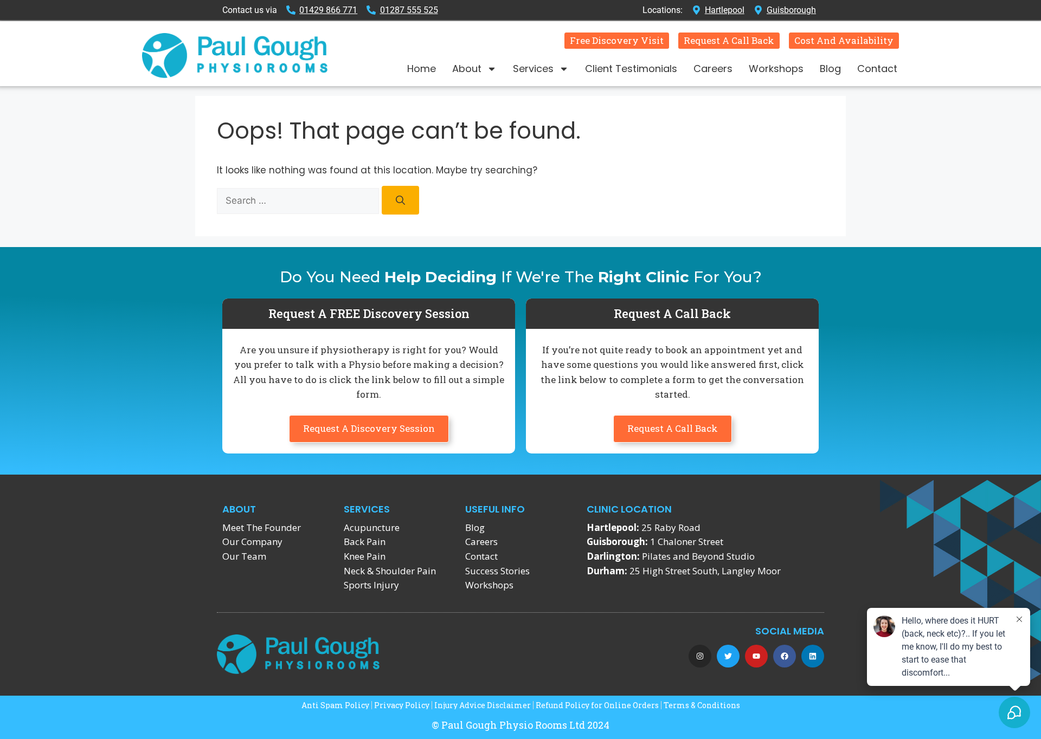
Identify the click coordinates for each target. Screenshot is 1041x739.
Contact (877, 68)
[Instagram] (700, 656)
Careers (712, 68)
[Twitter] (728, 656)
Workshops (776, 68)
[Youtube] (756, 656)
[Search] (400, 200)
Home (421, 68)
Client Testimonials (631, 68)
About (466, 68)
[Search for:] (299, 200)
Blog (830, 68)
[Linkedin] (812, 656)
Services (533, 68)
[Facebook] (784, 656)
